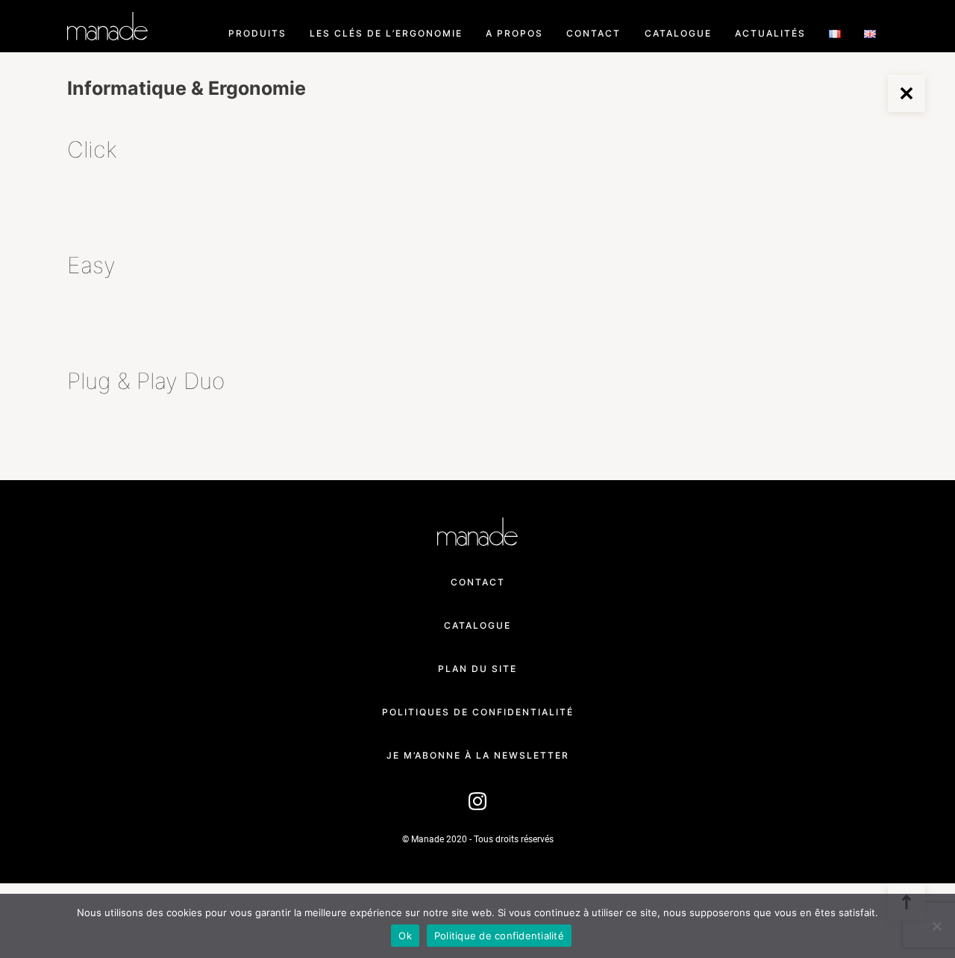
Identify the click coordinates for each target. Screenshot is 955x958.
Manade (107, 26)
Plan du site (477, 668)
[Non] (936, 925)
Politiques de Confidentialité (478, 712)
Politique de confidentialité (499, 936)
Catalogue (678, 33)
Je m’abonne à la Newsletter (477, 755)
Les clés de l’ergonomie (386, 33)
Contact (593, 33)
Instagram (477, 798)
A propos (514, 33)
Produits (257, 33)
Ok (405, 936)
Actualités (770, 33)
